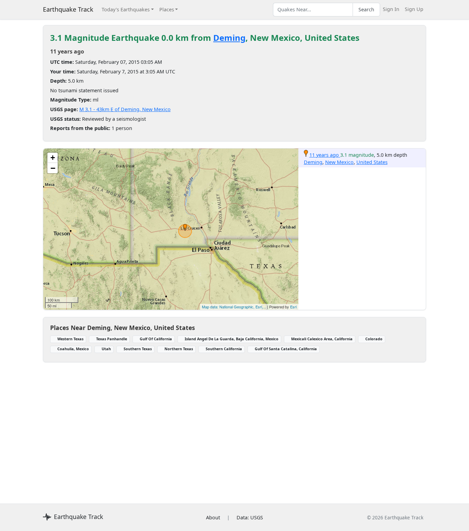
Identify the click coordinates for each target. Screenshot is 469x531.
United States (372, 162)
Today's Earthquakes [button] (126, 9)
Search (366, 9)
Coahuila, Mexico (73, 348)
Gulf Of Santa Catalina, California (286, 348)
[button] (185, 227)
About (213, 517)
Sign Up (414, 9)
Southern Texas (138, 348)
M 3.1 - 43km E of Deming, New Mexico (125, 109)
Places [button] (166, 9)
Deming (229, 37)
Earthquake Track (68, 9)
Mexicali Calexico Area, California (322, 338)
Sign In (391, 9)
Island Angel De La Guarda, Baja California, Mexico (231, 338)
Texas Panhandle (111, 338)
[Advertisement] (234, 429)
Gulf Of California (156, 338)
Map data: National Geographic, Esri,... (234, 306)
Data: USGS (250, 517)
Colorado (373, 338)
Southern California (224, 348)
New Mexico (339, 162)
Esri (293, 306)
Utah (106, 348)
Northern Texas (178, 348)
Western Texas (70, 338)
